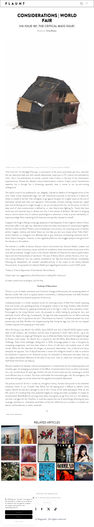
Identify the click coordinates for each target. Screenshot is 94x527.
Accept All (19, 512)
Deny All (18, 517)
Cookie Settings (18, 521)
